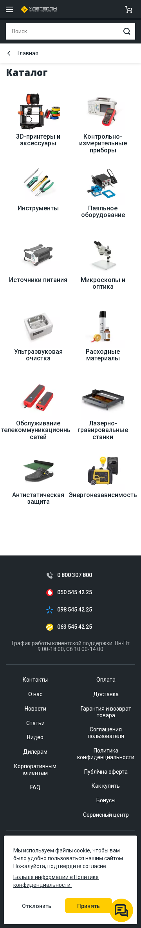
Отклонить (36, 906)
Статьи (35, 723)
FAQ (35, 787)
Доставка (106, 694)
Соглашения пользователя (106, 732)
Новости (35, 708)
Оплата (106, 680)
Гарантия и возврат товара (106, 711)
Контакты (35, 680)
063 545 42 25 (74, 627)
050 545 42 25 (74, 592)
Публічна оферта (106, 772)
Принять (88, 906)
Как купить (106, 786)
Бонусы (106, 800)
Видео (35, 737)
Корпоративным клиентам (35, 769)
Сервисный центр (106, 815)
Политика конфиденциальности (105, 753)
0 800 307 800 (74, 575)
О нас (35, 694)
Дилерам (35, 752)
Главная (28, 53)
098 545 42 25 (74, 610)
